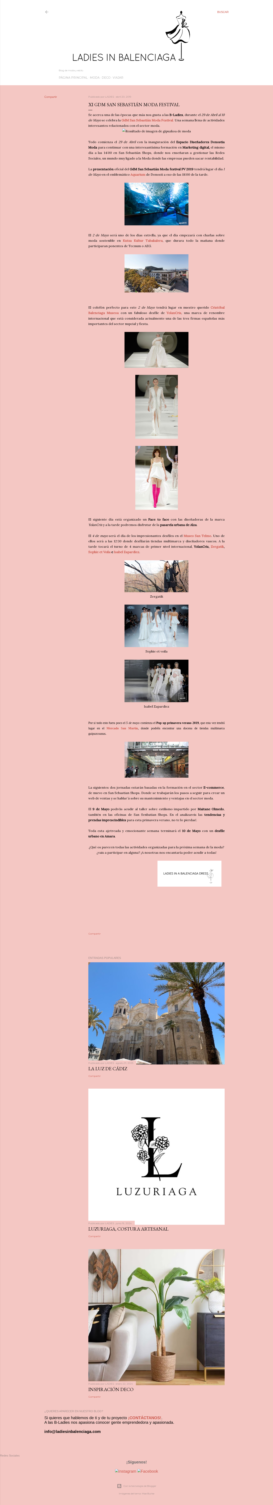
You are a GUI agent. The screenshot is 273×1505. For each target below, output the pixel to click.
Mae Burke (148, 1493)
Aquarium (138, 174)
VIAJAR (118, 77)
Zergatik (217, 547)
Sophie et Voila (99, 552)
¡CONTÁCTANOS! (144, 1418)
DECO (106, 77)
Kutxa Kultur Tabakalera (142, 241)
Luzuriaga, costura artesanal (128, 1229)
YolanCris (173, 313)
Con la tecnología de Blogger (139, 1485)
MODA (95, 77)
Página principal (73, 77)
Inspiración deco (111, 1389)
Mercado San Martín (122, 728)
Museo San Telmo (197, 536)
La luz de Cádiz (107, 1068)
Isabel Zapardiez (126, 552)
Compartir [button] (50, 96)
